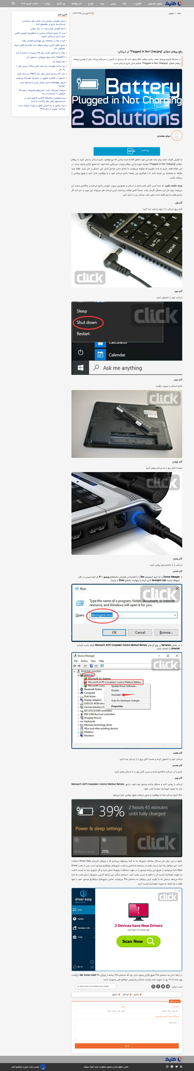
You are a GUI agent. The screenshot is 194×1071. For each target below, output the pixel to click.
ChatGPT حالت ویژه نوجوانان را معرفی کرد (45, 57)
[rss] (181, 1067)
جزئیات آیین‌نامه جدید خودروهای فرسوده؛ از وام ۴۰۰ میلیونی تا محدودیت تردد (42, 92)
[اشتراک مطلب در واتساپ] (153, 987)
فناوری (138, 3)
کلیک (92, 1067)
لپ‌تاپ (126, 994)
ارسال (127, 1045)
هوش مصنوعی (155, 3)
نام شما (176, 1006)
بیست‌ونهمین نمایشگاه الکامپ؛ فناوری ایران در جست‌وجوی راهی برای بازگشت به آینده (44, 99)
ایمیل (123, 1006)
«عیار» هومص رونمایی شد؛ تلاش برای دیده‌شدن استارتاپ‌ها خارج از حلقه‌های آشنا (43, 22)
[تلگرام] (168, 987)
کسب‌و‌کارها (76, 3)
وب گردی (61, 3)
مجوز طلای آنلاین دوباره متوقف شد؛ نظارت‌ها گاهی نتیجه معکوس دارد (39, 47)
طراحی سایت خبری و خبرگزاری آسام (25, 1067)
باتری (136, 994)
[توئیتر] (163, 987)
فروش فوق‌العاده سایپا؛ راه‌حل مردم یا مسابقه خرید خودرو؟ (42, 84)
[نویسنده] (177, 136)
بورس (113, 3)
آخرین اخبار (62, 14)
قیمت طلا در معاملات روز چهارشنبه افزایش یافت (43, 41)
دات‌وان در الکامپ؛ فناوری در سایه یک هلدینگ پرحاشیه (40, 78)
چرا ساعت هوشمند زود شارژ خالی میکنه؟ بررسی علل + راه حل (40, 68)
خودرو (91, 3)
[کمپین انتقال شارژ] (126, 151)
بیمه (102, 3)
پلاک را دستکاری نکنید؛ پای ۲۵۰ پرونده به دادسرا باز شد (40, 53)
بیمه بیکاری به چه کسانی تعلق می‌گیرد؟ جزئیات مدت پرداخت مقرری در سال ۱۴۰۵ (41, 107)
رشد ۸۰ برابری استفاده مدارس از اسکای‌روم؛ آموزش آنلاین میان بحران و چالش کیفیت (40, 35)
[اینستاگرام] (167, 1067)
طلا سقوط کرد (58, 61)
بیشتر (47, 3)
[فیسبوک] (158, 987)
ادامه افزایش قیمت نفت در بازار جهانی (48, 28)
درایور (115, 994)
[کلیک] (173, 3)
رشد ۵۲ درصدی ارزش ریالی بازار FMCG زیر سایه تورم (41, 74)
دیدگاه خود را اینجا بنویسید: (167, 1016)
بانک (124, 3)
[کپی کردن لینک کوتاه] (95, 986)
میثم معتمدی (163, 136)
